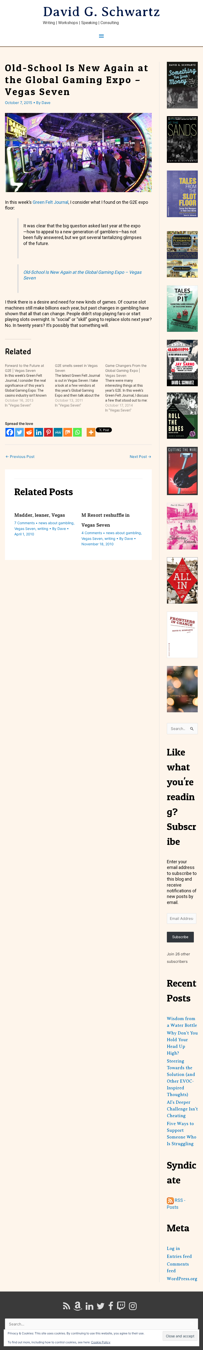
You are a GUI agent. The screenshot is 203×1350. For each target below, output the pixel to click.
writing (42, 528)
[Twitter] (19, 432)
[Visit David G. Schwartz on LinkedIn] (89, 1307)
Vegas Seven (24, 528)
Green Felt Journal (50, 202)
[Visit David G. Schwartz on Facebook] (110, 1307)
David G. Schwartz (101, 11)
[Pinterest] (48, 432)
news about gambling (56, 523)
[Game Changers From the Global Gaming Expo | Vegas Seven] (130, 388)
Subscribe (180, 937)
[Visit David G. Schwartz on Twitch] (121, 1307)
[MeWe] (58, 432)
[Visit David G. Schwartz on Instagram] (133, 1307)
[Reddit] (29, 432)
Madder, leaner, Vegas (39, 515)
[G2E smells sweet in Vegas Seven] (80, 385)
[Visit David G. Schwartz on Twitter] (101, 1307)
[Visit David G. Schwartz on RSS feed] (66, 1307)
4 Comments (91, 533)
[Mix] (67, 432)
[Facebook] (9, 432)
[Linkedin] (38, 432)
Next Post (140, 456)
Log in (173, 1248)
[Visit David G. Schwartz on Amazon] (77, 1307)
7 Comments (24, 523)
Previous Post (19, 456)
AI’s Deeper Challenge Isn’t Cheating (182, 1109)
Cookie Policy (100, 1342)
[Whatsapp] (77, 432)
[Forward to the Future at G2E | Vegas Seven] (30, 385)
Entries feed (179, 1256)
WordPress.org (182, 1278)
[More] (91, 432)
